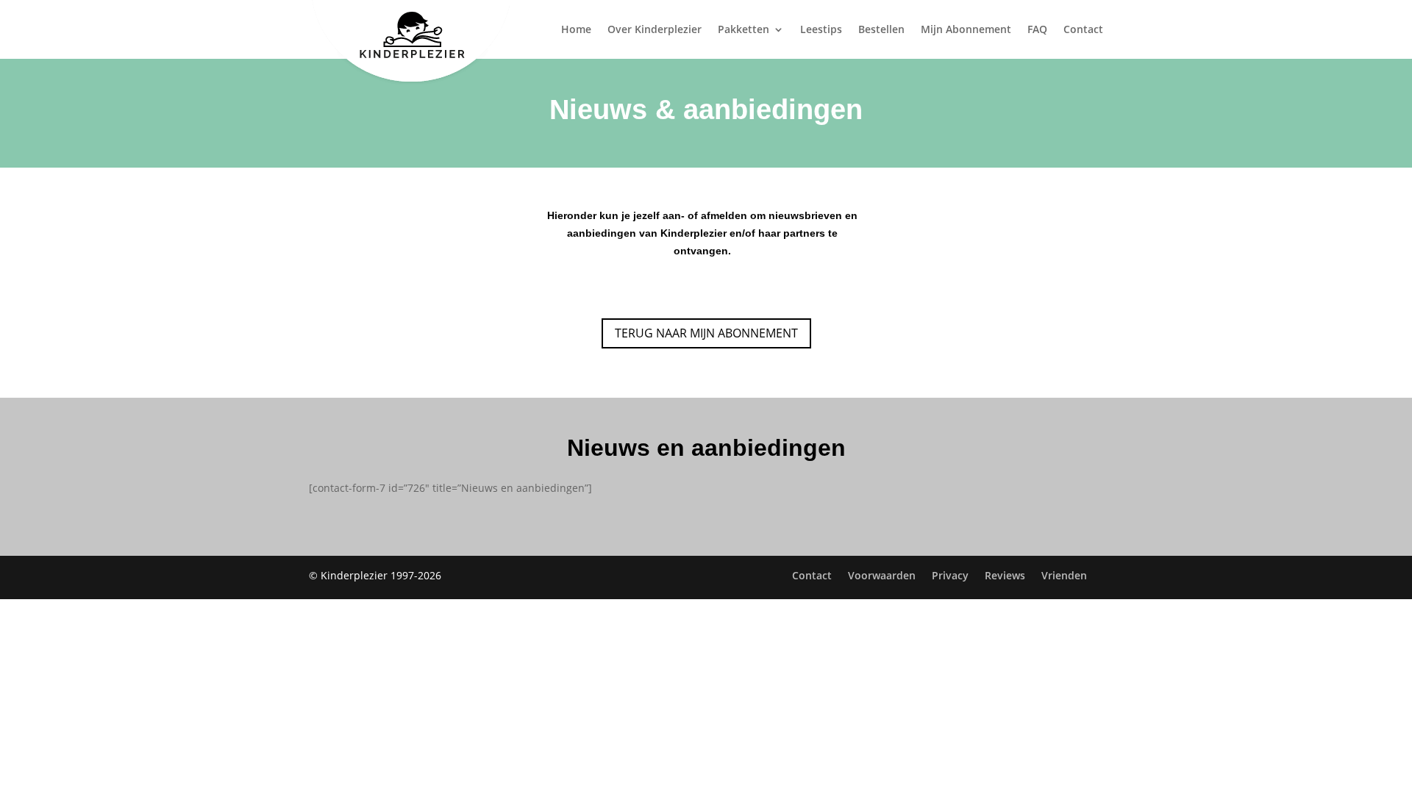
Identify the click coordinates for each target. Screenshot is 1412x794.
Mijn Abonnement (966, 30)
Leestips (821, 30)
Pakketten (743, 30)
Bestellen (881, 30)
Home (576, 30)
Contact (1083, 30)
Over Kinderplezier (654, 30)
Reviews (1005, 575)
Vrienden (1064, 575)
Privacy (950, 575)
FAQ (1037, 30)
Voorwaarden (882, 575)
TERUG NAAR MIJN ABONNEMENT (706, 333)
